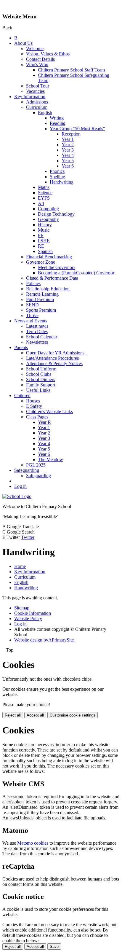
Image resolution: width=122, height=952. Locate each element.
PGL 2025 (36, 464)
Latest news (37, 326)
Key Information (29, 96)
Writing (57, 117)
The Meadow (50, 459)
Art (41, 203)
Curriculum (36, 107)
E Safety (34, 406)
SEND (32, 304)
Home (20, 566)
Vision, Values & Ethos (48, 53)
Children (22, 395)
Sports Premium (41, 310)
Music (43, 230)
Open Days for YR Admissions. (56, 352)
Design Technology (56, 213)
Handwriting (61, 181)
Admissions (37, 101)
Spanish (45, 251)
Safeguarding (26, 470)
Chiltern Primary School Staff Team (71, 69)
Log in (20, 486)
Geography (48, 219)
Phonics (57, 171)
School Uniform (41, 368)
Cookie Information (32, 613)
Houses (33, 400)
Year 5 (68, 160)
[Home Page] (16, 496)
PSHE (44, 240)
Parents (21, 347)
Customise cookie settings (72, 715)
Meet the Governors (56, 267)
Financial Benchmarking (49, 256)
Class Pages (37, 416)
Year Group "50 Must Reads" (77, 128)
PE (41, 235)
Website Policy (28, 618)
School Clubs (38, 374)
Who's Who (37, 64)
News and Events (30, 320)
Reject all (13, 715)
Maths (43, 187)
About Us (23, 43)
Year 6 (68, 165)
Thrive (32, 315)
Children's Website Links (49, 411)
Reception (71, 133)
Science (45, 192)
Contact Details (40, 59)
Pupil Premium (40, 299)
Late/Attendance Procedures (52, 358)
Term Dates (37, 331)
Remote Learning (42, 294)
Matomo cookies (32, 843)
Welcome (35, 48)
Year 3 (68, 149)
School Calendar (41, 336)
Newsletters (37, 342)
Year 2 (68, 144)
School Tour (37, 85)
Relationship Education (48, 288)
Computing (48, 208)
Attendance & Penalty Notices (54, 363)
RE (41, 246)
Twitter (27, 537)
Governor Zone (40, 262)
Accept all (35, 715)
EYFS (44, 197)
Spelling (57, 176)
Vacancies (35, 91)
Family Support (40, 384)
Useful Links (38, 390)
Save (54, 946)
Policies (33, 283)
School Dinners (40, 379)
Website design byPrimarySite (44, 639)
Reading (57, 123)
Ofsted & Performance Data (52, 278)
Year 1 (68, 139)
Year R (44, 422)
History (45, 224)
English (45, 112)
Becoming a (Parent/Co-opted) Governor (76, 272)
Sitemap (21, 607)
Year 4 (68, 155)
